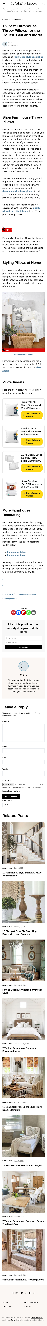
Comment (6, 721)
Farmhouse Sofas (16, 552)
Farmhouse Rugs (16, 555)
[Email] (33, 612)
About (5, 1302)
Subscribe (6, 1306)
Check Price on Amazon (31, 415)
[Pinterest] (13, 612)
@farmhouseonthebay (23, 354)
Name (5, 746)
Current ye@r (7, 800)
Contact (27, 1306)
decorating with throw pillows (18, 191)
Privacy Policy (10, 1320)
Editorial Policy (31, 1302)
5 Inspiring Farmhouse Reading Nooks (23, 1279)
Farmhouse (16, 19)
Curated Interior (24, 3)
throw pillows (9, 598)
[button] (3, 3)
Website (5, 769)
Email (4, 758)
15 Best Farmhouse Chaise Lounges (22, 1165)
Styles (5, 19)
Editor (10, 43)
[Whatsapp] (28, 612)
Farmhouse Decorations (27, 594)
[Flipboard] (23, 612)
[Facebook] (18, 612)
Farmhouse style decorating (28, 57)
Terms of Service (37, 1318)
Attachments (6, 780)
